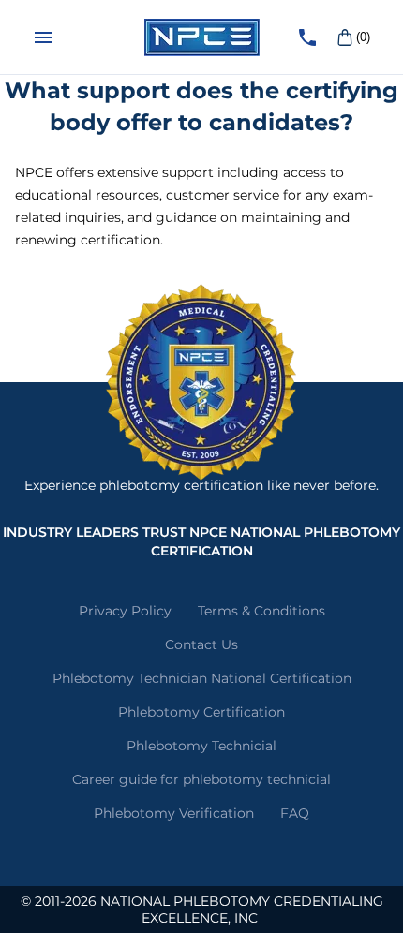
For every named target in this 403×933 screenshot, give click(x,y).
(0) (363, 37)
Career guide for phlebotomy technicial (201, 779)
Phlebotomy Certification (201, 711)
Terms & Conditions (261, 610)
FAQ (294, 813)
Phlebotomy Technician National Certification (201, 678)
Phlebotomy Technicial (201, 745)
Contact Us (201, 644)
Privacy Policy (125, 610)
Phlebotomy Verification (174, 813)
